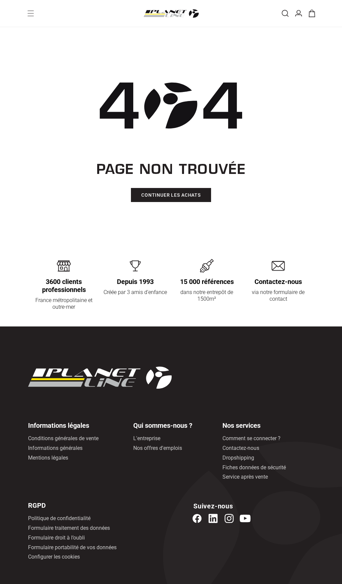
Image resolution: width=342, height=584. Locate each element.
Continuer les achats (171, 195)
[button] (30, 13)
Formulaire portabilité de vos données (72, 547)
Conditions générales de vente (63, 438)
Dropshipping (238, 458)
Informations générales (55, 448)
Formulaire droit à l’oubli (56, 537)
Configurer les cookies (54, 557)
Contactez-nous (240, 448)
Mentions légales (48, 458)
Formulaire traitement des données (69, 528)
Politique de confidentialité (59, 518)
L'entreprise (146, 438)
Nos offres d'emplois (157, 448)
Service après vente (245, 477)
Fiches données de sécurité (254, 467)
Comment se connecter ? (251, 438)
